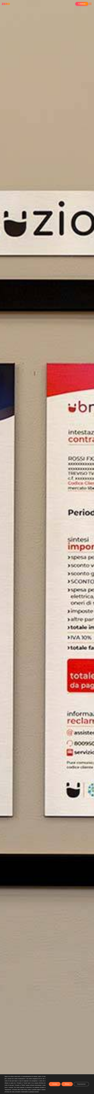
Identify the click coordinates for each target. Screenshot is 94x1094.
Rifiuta (67, 1084)
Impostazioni (81, 1084)
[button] (90, 4)
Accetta (54, 1084)
